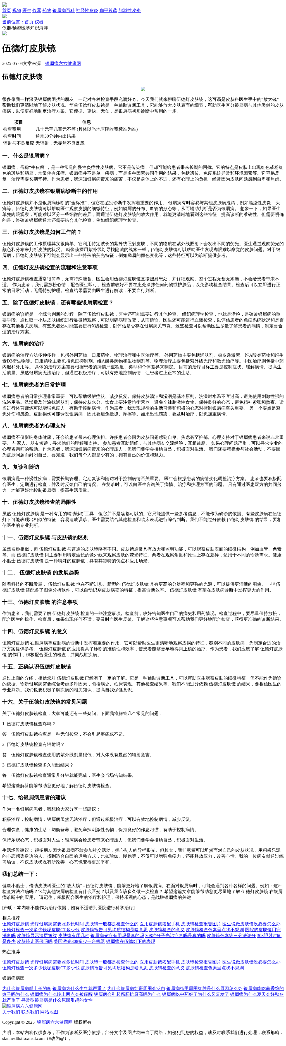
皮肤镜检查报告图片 (201, 923)
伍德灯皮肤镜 (15, 923)
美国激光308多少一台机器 (79, 941)
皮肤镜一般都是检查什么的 (112, 923)
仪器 (36, 10)
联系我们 (30, 1011)
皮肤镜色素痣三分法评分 (231, 935)
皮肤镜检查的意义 (167, 929)
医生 (26, 10)
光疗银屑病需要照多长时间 (57, 923)
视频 (16, 10)
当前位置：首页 (18, 22)
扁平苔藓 (108, 10)
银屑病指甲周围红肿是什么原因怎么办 (204, 988)
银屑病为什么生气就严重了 (79, 988)
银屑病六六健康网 (63, 63)
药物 (46, 10)
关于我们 (11, 1011)
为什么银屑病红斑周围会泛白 (136, 988)
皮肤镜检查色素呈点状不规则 (215, 929)
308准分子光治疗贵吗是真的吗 (175, 935)
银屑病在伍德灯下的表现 (130, 941)
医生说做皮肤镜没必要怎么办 (251, 923)
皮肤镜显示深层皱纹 (37, 935)
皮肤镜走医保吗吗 (35, 941)
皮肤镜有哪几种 (73, 935)
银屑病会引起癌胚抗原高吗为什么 (127, 994)
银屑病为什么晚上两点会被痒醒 (61, 994)
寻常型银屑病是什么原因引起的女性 (57, 1000)
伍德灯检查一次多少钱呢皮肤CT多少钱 (41, 929)
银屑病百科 (64, 10)
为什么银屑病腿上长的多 (26, 988)
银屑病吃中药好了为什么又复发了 (195, 994)
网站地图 (49, 1011)
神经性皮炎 (87, 10)
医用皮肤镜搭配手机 (160, 923)
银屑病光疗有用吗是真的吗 (117, 935)
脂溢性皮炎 (129, 10)
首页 (6, 10)
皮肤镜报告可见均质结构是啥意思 (114, 929)
